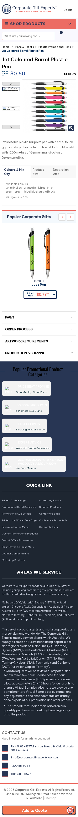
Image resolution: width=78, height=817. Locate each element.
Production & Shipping (25, 353)
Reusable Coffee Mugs (15, 527)
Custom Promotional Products (20, 533)
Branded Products (50, 507)
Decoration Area (61, 172)
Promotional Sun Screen (16, 513)
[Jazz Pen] (39, 253)
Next (11, 127)
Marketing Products (13, 560)
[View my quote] (60, 34)
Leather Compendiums (15, 553)
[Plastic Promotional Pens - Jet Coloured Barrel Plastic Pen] (11, 89)
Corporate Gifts (48, 527)
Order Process (19, 329)
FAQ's (9, 317)
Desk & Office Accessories (17, 540)
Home (6, 46)
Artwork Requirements (26, 341)
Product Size (38, 172)
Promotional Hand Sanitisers (19, 507)
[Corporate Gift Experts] (29, 8)
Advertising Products (51, 500)
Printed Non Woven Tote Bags (19, 520)
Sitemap (50, 798)
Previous (11, 84)
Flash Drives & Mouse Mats (18, 546)
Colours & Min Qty (14, 172)
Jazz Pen (39, 284)
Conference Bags (49, 513)
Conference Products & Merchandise (53, 520)
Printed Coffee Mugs (14, 500)
